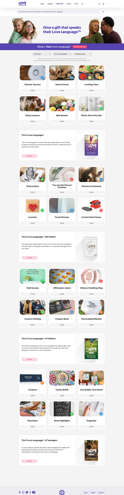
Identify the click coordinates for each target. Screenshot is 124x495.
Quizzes (50, 4)
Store (76, 4)
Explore (29, 156)
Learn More (60, 11)
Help (85, 492)
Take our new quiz (80, 47)
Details (33, 90)
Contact (101, 492)
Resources (59, 4)
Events (69, 4)
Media (93, 492)
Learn (42, 4)
